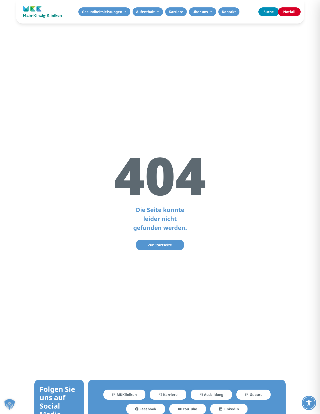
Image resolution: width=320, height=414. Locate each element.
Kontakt (229, 11)
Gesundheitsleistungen (102, 11)
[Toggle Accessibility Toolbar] (309, 403)
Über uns (200, 11)
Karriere (176, 11)
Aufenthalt (145, 11)
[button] (9, 404)
